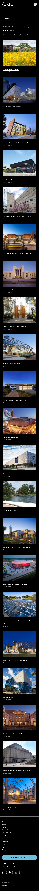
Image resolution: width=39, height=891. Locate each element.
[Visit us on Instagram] (16, 872)
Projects (4, 822)
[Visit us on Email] (19, 872)
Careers (4, 847)
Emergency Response (9, 850)
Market (14, 27)
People (4, 824)
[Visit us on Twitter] (13, 872)
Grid (6, 30)
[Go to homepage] (8, 4)
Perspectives (6, 830)
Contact (4, 835)
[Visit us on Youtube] (3, 872)
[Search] (31, 4)
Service (24, 27)
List (13, 30)
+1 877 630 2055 (10, 867)
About (4, 827)
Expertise (5, 842)
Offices (4, 844)
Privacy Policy (6, 886)
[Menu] (35, 4)
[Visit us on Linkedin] (9, 872)
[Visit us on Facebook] (6, 872)
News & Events (7, 833)
